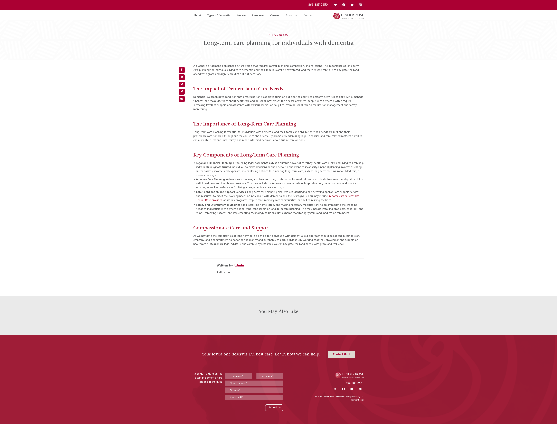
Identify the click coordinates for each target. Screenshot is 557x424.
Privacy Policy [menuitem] (357, 400)
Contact (308, 15)
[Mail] (182, 99)
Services (241, 15)
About (197, 15)
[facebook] (182, 70)
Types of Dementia (218, 15)
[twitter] (182, 84)
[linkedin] (182, 77)
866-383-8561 (355, 383)
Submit (273, 407)
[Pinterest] (182, 92)
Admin (239, 265)
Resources (258, 15)
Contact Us (340, 354)
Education (291, 15)
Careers (274, 15)
